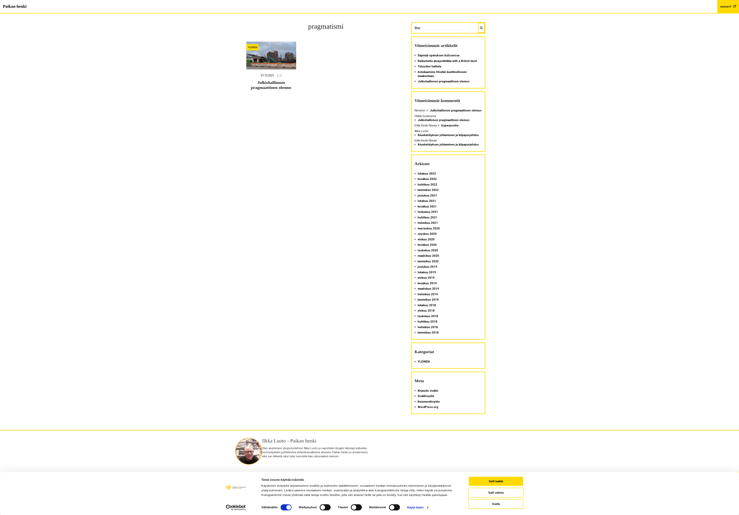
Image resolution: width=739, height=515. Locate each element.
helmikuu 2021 (428, 223)
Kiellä (496, 504)
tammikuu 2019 (428, 299)
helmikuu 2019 (428, 294)
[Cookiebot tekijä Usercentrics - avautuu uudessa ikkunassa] (236, 507)
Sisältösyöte (426, 396)
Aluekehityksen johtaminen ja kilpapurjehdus (448, 135)
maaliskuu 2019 (428, 288)
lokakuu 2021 (427, 201)
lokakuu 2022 (427, 173)
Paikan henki (15, 6)
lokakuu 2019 (427, 272)
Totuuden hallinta (429, 66)
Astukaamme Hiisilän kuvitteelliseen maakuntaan (442, 74)
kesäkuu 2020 (427, 245)
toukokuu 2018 (428, 316)
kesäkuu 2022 (427, 179)
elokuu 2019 (426, 277)
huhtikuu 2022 (427, 184)
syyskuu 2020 (427, 234)
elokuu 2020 (426, 239)
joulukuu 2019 (427, 266)
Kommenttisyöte (429, 401)
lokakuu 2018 (427, 305)
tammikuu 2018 (428, 332)
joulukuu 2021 (427, 195)
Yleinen (252, 47)
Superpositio (450, 125)
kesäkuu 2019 (427, 283)
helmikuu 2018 (428, 327)
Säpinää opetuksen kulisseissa (438, 55)
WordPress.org (428, 407)
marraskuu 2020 (429, 228)
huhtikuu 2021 (427, 217)
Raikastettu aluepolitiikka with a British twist (447, 61)
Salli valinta (496, 492)
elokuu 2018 (426, 310)
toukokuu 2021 (428, 212)
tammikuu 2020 (428, 261)
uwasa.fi (726, 6)
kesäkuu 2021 (427, 206)
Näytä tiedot (415, 507)
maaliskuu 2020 (428, 256)
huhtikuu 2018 (427, 321)
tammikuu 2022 (428, 190)
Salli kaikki (496, 481)
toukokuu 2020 (428, 250)
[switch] (325, 507)
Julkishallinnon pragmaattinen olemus (271, 85)
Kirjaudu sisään (428, 390)
